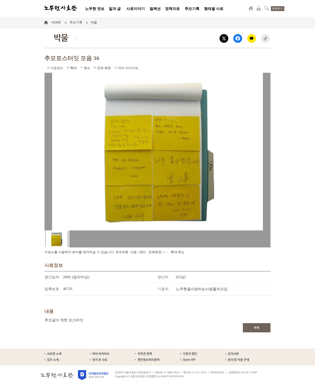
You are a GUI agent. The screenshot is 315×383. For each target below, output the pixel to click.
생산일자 (52, 277)
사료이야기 (135, 9)
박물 (94, 22)
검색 (266, 8)
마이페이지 (251, 8)
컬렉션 (155, 9)
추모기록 (192, 9)
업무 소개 (53, 360)
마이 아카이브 (101, 354)
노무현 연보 (94, 9)
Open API (189, 360)
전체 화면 (94, 67)
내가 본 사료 (99, 360)
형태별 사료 (213, 9)
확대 (68, 67)
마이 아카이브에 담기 (115, 67)
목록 (256, 328)
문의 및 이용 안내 (238, 360)
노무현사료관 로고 (61, 8)
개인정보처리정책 (148, 360)
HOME (56, 22)
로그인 (259, 8)
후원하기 (277, 8)
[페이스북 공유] (237, 38)
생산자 (163, 277)
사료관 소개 (54, 354)
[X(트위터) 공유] (224, 38)
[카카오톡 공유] (251, 38)
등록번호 (52, 289)
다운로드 (48, 67)
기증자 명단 (190, 354)
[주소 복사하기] (265, 38)
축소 (81, 67)
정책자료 (172, 9)
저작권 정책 (144, 354)
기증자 (163, 289)
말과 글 (115, 9)
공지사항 (233, 354)
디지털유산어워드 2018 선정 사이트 (93, 375)
